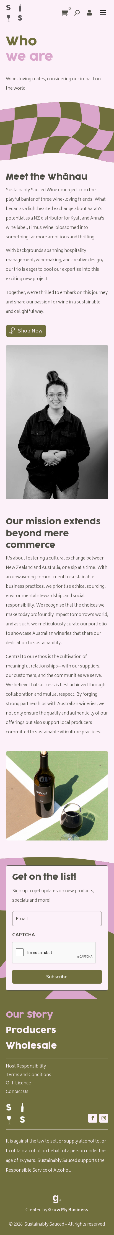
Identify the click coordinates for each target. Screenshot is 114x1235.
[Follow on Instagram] (103, 1118)
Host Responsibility (26, 1066)
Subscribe (57, 977)
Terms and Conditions (28, 1075)
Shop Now (30, 331)
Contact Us (17, 1092)
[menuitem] (57, 1015)
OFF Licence (18, 1083)
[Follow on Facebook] (92, 1118)
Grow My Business (68, 1210)
